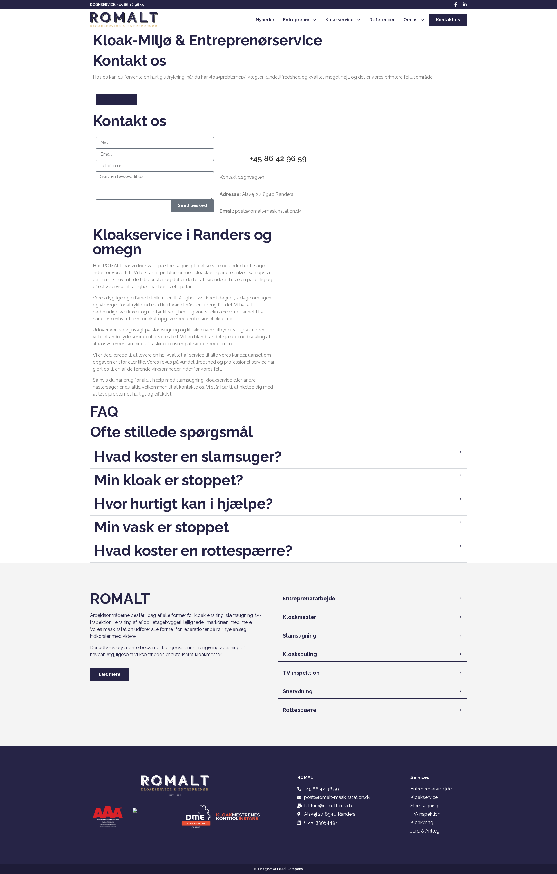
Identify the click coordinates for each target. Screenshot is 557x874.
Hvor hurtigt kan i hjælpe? (183, 503)
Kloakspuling (300, 654)
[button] (278, 457)
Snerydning (297, 691)
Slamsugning (299, 636)
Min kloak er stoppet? (168, 480)
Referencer (382, 19)
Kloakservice (339, 19)
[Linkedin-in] (464, 4)
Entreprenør (296, 19)
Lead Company (290, 869)
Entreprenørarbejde (309, 598)
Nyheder (265, 19)
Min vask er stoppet (161, 527)
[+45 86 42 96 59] (278, 144)
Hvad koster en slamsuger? (188, 456)
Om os (410, 19)
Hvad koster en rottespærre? (193, 550)
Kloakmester (299, 617)
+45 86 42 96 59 (278, 158)
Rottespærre (300, 710)
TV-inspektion (301, 673)
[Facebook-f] (455, 4)
